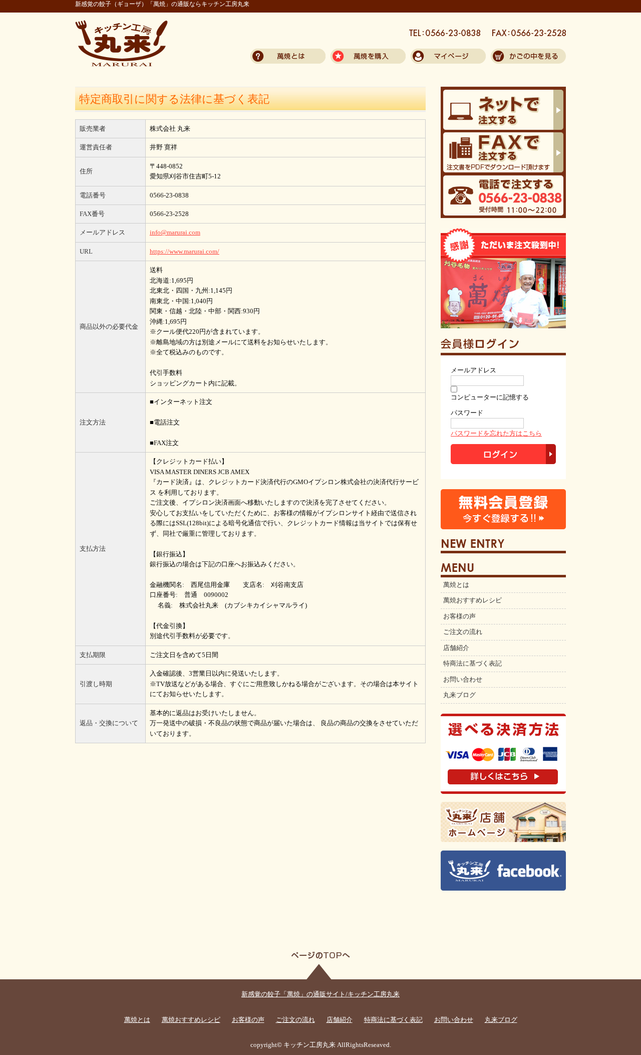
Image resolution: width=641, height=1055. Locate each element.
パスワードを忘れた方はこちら (496, 433)
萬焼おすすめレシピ (472, 600)
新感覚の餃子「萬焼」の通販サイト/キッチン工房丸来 (320, 994)
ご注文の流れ (462, 632)
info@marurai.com (175, 232)
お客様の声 (459, 616)
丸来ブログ (459, 695)
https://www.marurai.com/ (184, 251)
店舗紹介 (456, 648)
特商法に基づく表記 (472, 663)
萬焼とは (456, 584)
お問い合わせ (462, 679)
